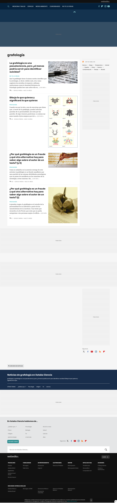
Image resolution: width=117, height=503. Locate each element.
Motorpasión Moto (73, 468)
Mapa (91, 65)
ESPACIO (30, 6)
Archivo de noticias (16, 366)
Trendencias (86, 465)
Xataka (10, 465)
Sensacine (41, 465)
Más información (72, 501)
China (93, 67)
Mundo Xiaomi (12, 477)
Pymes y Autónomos (101, 468)
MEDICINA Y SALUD (18, 6)
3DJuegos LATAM (27, 488)
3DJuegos (25, 465)
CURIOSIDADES (55, 6)
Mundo (103, 69)
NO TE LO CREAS (67, 6)
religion (38, 387)
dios (44, 437)
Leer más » (42, 87)
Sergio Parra (18, 90)
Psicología (13, 104)
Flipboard (102, 6)
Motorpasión (71, 465)
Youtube (108, 6)
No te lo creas (14, 76)
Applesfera (11, 470)
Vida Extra (26, 468)
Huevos (99, 67)
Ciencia (84, 65)
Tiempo (96, 69)
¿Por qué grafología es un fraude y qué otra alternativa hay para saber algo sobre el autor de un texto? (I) (27, 193)
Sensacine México (43, 488)
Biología (27, 430)
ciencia (48, 387)
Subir (104, 457)
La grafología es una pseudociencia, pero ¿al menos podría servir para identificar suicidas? (27, 67)
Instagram (105, 6)
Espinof (40, 468)
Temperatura (99, 65)
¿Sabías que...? (22, 387)
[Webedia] (105, 1)
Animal (107, 65)
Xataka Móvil (11, 468)
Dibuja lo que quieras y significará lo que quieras (24, 99)
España (87, 67)
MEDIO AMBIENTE (42, 6)
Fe (43, 387)
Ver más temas (13, 441)
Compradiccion (87, 470)
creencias (28, 437)
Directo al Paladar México (58, 489)
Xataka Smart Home (12, 473)
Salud (45, 430)
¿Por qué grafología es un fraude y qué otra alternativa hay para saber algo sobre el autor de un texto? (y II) (27, 158)
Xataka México (12, 488)
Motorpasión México (71, 489)
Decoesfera (86, 468)
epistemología (12, 437)
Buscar (106, 449)
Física (9, 430)
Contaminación (87, 69)
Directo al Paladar (58, 465)
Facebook (99, 6)
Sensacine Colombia (41, 491)
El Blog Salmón (102, 465)
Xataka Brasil (11, 491)
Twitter (83, 351)
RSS (100, 351)
